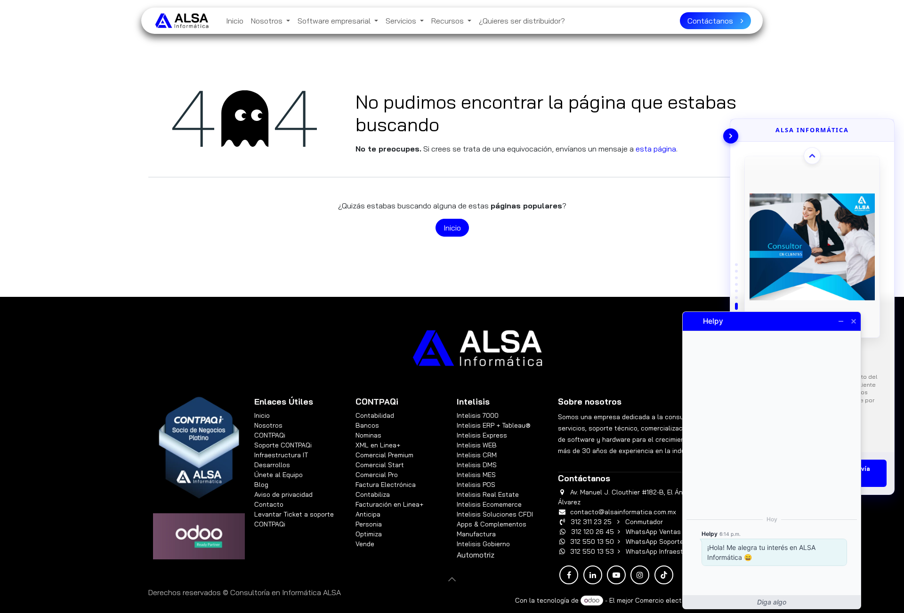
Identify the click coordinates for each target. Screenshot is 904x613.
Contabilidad (374, 415)
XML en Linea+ (377, 445)
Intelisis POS (476, 484)
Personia (368, 524)
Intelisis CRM (477, 455)
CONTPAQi (269, 435)
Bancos (367, 425)
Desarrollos (272, 465)
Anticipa (368, 514)
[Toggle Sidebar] (730, 135)
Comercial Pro (376, 474)
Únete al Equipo (278, 474)
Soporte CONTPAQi (283, 445)
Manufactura (476, 534)
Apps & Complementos (491, 524)
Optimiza (368, 534)
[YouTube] (616, 574)
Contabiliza (372, 494)
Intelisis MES (476, 474)
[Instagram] (639, 574)
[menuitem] (234, 20)
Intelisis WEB (477, 445)
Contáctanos (714, 20)
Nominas (368, 435)
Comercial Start (379, 465)
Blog (261, 484)
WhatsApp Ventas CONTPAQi (670, 531)
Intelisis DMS (477, 465)
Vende (364, 544)
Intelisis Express (482, 435)
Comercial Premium (384, 455)
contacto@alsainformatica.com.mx (623, 512)
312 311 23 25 (591, 521)
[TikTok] (663, 574)
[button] (452, 579)
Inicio (452, 227)
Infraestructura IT (281, 455)
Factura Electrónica (385, 484)
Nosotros (268, 425)
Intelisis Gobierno (483, 544)
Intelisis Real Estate (488, 494)
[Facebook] (568, 574)
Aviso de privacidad (283, 494)
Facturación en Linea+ (389, 504)
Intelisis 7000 (478, 415)
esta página (656, 148)
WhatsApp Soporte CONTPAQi (671, 541)
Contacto (268, 504)
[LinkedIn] (592, 574)
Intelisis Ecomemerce (489, 504)
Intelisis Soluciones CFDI (495, 514)
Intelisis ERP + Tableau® (494, 425)
